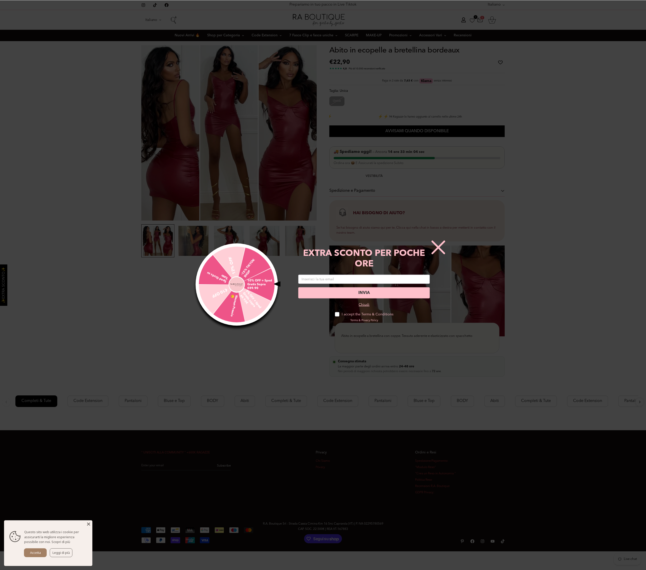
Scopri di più (60, 541)
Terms (354, 320)
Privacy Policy (369, 320)
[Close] (88, 524)
